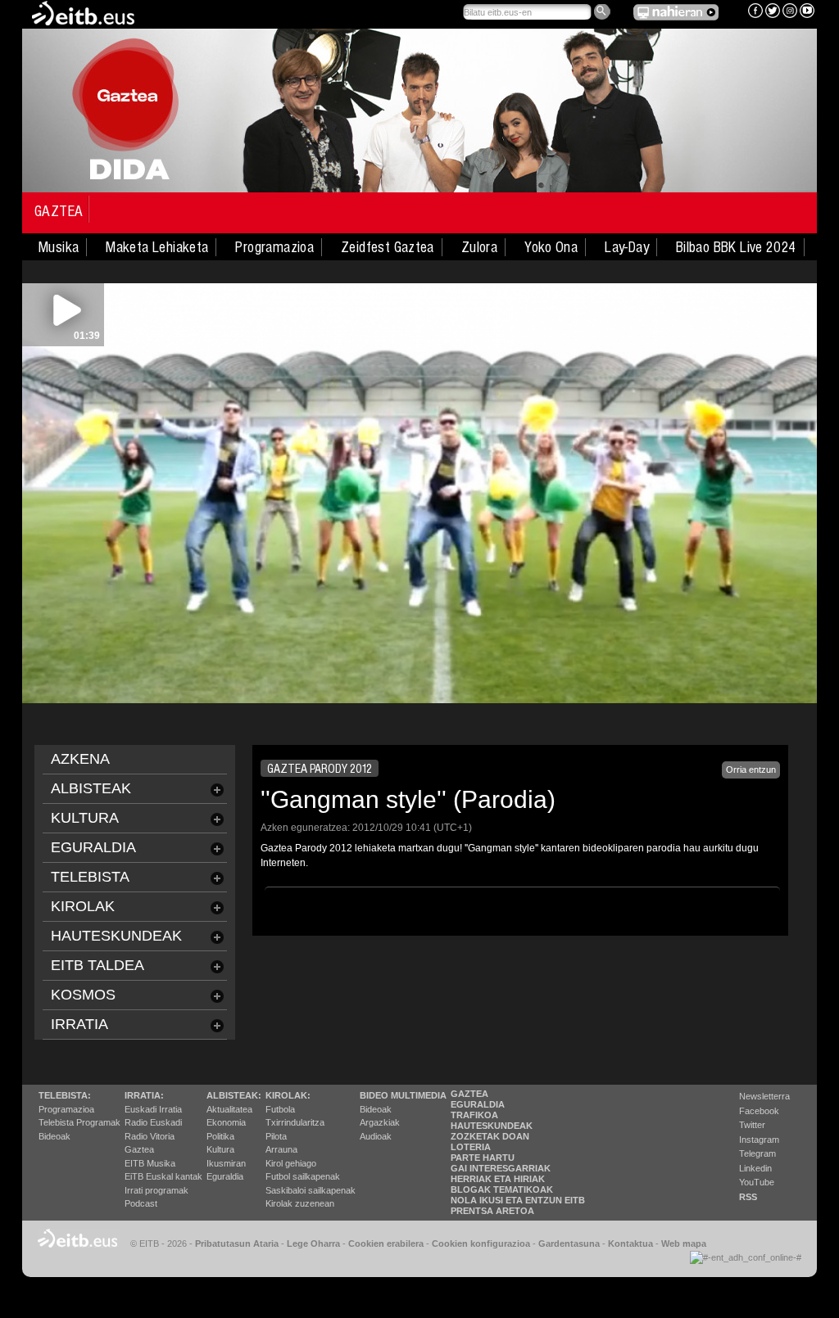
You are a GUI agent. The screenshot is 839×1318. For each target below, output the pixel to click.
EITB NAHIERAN (676, 12)
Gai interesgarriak (501, 1168)
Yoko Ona (551, 247)
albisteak (91, 788)
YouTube (756, 1182)
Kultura (220, 1149)
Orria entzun (751, 769)
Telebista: (65, 1095)
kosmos (83, 994)
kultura (85, 818)
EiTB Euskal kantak (163, 1176)
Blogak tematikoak (502, 1189)
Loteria (471, 1147)
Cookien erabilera (386, 1243)
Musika (59, 247)
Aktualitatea (229, 1109)
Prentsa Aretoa (492, 1211)
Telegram (757, 1153)
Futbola (280, 1109)
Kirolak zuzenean (299, 1203)
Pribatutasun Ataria (237, 1243)
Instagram (759, 1139)
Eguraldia (224, 1176)
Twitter (752, 1125)
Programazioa (274, 247)
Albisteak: (233, 1095)
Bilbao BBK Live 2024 (736, 247)
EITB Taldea (97, 965)
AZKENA (80, 759)
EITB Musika (150, 1163)
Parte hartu (483, 1157)
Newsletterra (764, 1096)
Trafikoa (474, 1115)
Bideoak (54, 1136)
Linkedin (755, 1168)
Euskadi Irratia (153, 1109)
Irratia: (144, 1095)
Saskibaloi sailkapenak (310, 1190)
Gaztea (58, 211)
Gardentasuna (569, 1243)
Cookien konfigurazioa (481, 1243)
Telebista (90, 877)
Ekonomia (226, 1122)
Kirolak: (288, 1095)
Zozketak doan (490, 1136)
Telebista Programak (79, 1122)
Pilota (276, 1136)
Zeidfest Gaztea (387, 247)
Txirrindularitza (294, 1122)
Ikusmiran (226, 1163)
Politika (220, 1136)
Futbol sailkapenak (302, 1176)
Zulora (479, 247)
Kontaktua (630, 1243)
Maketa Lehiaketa (157, 247)
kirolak (83, 906)
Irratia (79, 1024)
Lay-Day (627, 247)
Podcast (141, 1203)
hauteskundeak (116, 936)
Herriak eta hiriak (498, 1179)
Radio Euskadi (153, 1122)
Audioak (376, 1136)
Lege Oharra (313, 1243)
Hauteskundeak (492, 1126)
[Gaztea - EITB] (82, 12)
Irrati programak (156, 1190)
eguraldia (93, 847)
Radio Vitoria (150, 1136)
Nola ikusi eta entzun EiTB (518, 1200)
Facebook (759, 1111)
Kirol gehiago (290, 1163)
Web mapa (683, 1243)
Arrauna (281, 1149)
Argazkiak (380, 1122)
